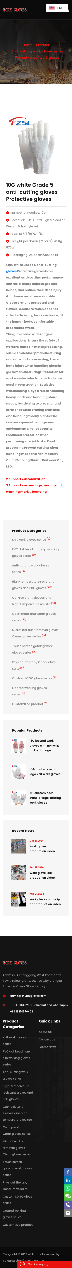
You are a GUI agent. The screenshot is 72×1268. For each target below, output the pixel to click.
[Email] (68, 1213)
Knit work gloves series (31, 540)
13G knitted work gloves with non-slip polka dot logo (44, 745)
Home (27, 45)
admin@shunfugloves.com (28, 996)
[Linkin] (68, 1180)
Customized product (29, 704)
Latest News (47, 1047)
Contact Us (47, 1039)
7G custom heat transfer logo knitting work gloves (45, 798)
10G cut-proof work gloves (37, 57)
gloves (11, 271)
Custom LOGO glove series (34, 678)
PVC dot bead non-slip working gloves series (16, 1058)
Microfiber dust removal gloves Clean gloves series (17, 1147)
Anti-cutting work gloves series (37, 51)
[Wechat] (68, 1196)
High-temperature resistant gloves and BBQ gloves (18, 1092)
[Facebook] (68, 1172)
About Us (45, 1032)
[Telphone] (68, 1205)
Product (42, 45)
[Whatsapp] (68, 1188)
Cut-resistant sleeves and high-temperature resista (17, 1113)
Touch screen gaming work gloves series (17, 1168)
